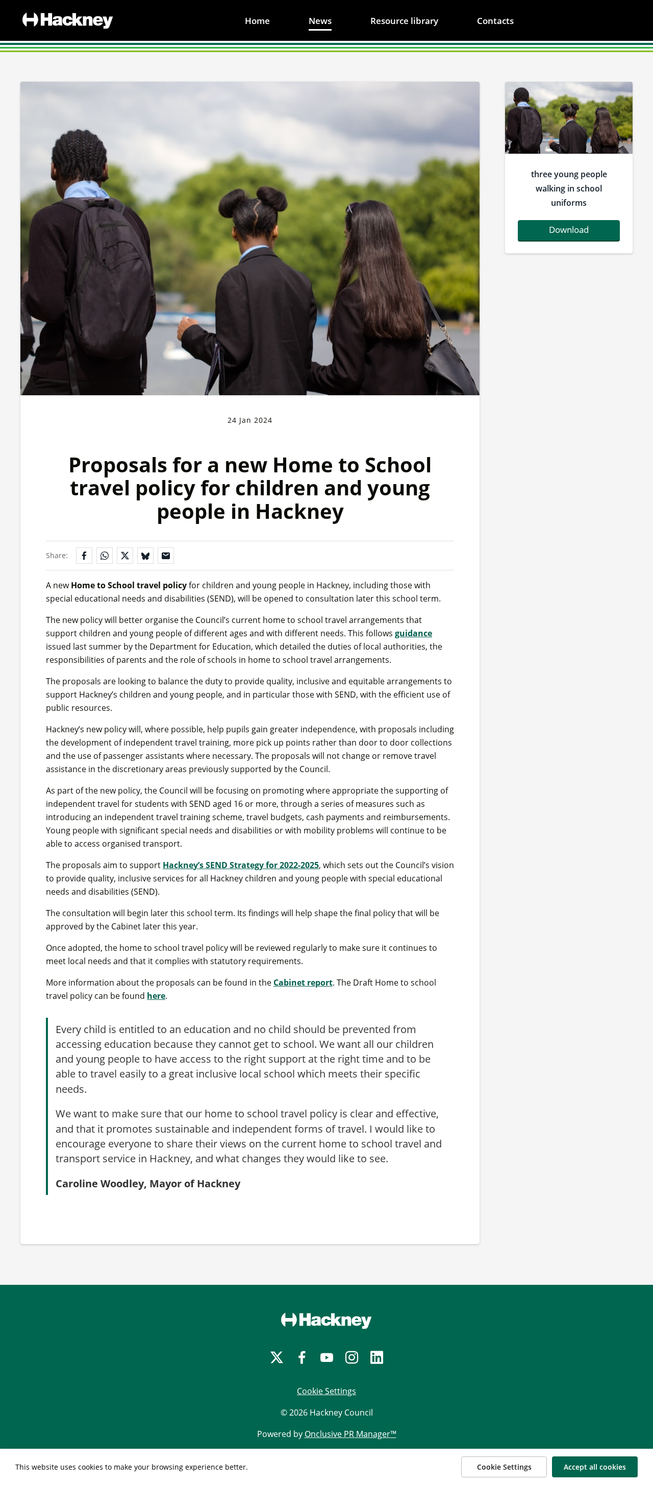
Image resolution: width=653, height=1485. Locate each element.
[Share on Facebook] (84, 555)
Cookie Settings (326, 1391)
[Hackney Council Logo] (326, 1320)
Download (569, 229)
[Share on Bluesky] (145, 555)
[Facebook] (301, 1357)
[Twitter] (276, 1357)
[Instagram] (351, 1357)
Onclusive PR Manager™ (350, 1434)
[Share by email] (166, 555)
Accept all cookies (595, 1467)
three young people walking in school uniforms (569, 188)
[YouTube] (326, 1357)
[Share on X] (125, 555)
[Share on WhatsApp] (104, 555)
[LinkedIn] (376, 1357)
